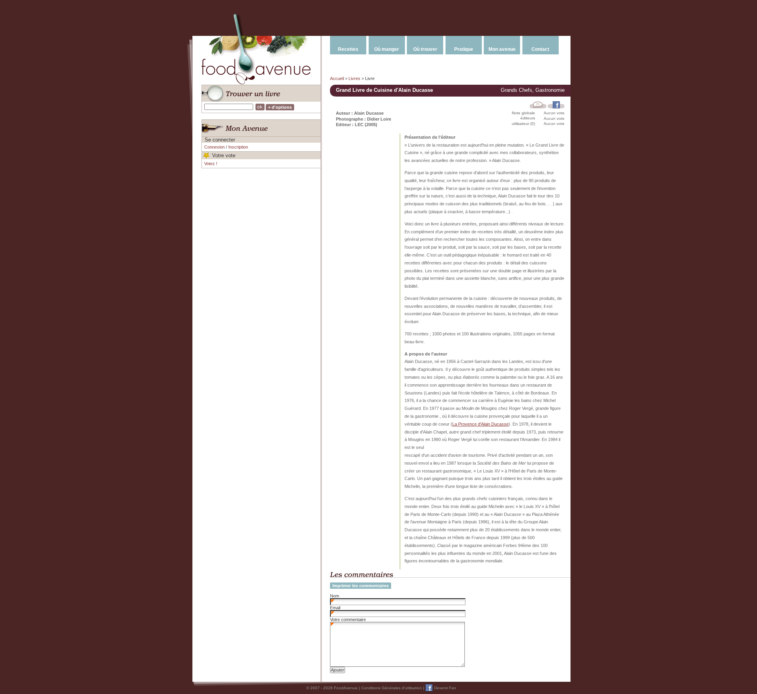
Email (335, 607)
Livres (354, 78)
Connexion (214, 147)
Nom (334, 596)
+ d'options (280, 107)
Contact (540, 49)
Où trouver (425, 49)
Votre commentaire (348, 619)
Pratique (463, 49)
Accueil (337, 78)
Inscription (238, 147)
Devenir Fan (445, 688)
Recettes (348, 49)
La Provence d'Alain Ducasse (480, 424)
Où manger (386, 49)
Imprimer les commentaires (360, 585)
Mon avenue (502, 49)
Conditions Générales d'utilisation (391, 688)
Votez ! (210, 163)
